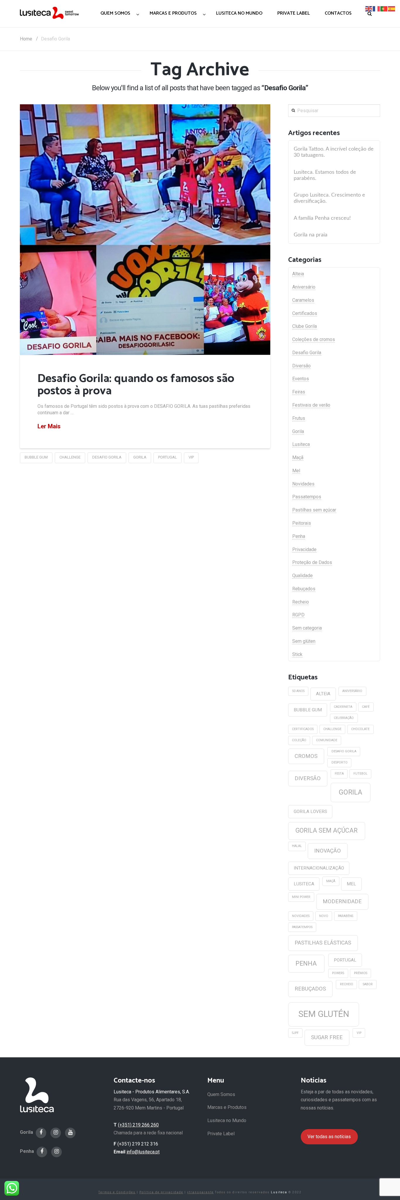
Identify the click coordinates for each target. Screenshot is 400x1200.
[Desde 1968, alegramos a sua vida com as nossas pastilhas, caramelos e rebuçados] (49, 12)
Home (26, 39)
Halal (297, 846)
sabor (368, 984)
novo (323, 916)
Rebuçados (303, 589)
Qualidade (302, 575)
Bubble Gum (36, 457)
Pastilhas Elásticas (323, 943)
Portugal (167, 457)
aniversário (352, 691)
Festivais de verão (311, 405)
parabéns (345, 916)
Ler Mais (49, 426)
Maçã (297, 457)
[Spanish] (392, 8)
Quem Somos (221, 1094)
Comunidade (326, 740)
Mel (296, 470)
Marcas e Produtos (227, 1107)
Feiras (298, 392)
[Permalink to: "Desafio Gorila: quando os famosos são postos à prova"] (145, 229)
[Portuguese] (384, 8)
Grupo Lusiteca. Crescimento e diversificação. (329, 198)
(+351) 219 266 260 (138, 1125)
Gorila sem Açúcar (326, 830)
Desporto (339, 762)
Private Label (221, 1133)
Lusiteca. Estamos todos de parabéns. (325, 175)
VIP (191, 457)
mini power (301, 897)
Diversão (301, 366)
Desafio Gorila (107, 457)
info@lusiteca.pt (143, 1152)
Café (366, 707)
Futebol (360, 773)
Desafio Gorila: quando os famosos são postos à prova (135, 385)
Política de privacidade (161, 1192)
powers (338, 973)
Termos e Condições (117, 1192)
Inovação (327, 851)
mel (351, 884)
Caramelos (303, 300)
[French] (376, 8)
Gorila (139, 457)
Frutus (298, 418)
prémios (360, 973)
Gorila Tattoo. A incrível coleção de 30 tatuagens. (334, 152)
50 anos (298, 691)
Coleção (299, 740)
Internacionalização (319, 868)
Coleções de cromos (313, 339)
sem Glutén (323, 1014)
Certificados (304, 313)
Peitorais (301, 523)
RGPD (298, 615)
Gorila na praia (310, 234)
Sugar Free (327, 1037)
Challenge (70, 457)
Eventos (300, 378)
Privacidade (304, 549)
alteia (323, 693)
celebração (344, 718)
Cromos (306, 756)
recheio (346, 984)
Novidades (303, 484)
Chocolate (360, 729)
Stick (297, 654)
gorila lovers (310, 811)
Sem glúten (303, 641)
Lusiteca (301, 444)
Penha (298, 536)
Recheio (300, 602)
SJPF (295, 1033)
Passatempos (306, 497)
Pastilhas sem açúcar (314, 510)
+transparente (200, 1192)
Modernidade (342, 901)
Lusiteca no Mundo (226, 1120)
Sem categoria (307, 628)
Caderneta (343, 707)
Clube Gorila (304, 326)
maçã (330, 881)
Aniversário (303, 287)
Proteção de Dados (312, 562)
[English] (369, 8)
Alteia (298, 274)
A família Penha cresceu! (322, 218)
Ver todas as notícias (329, 1136)
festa (339, 773)
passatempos (302, 927)
